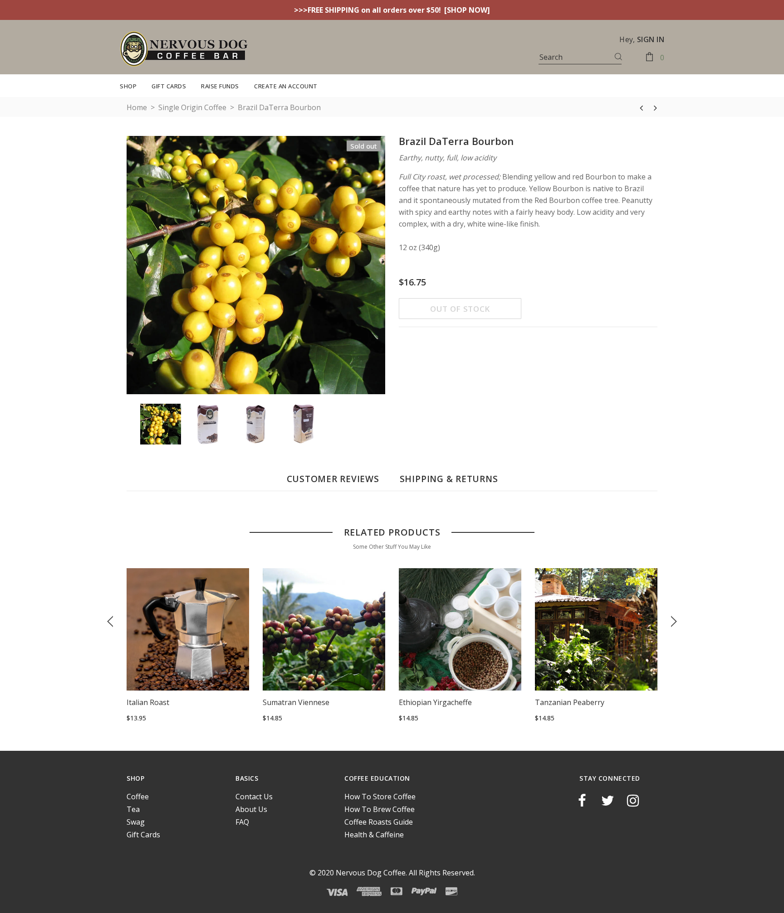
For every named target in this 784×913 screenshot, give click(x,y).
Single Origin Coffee (192, 107)
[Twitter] (607, 800)
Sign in (650, 39)
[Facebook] (582, 800)
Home (137, 107)
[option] (256, 266)
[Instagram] (632, 800)
